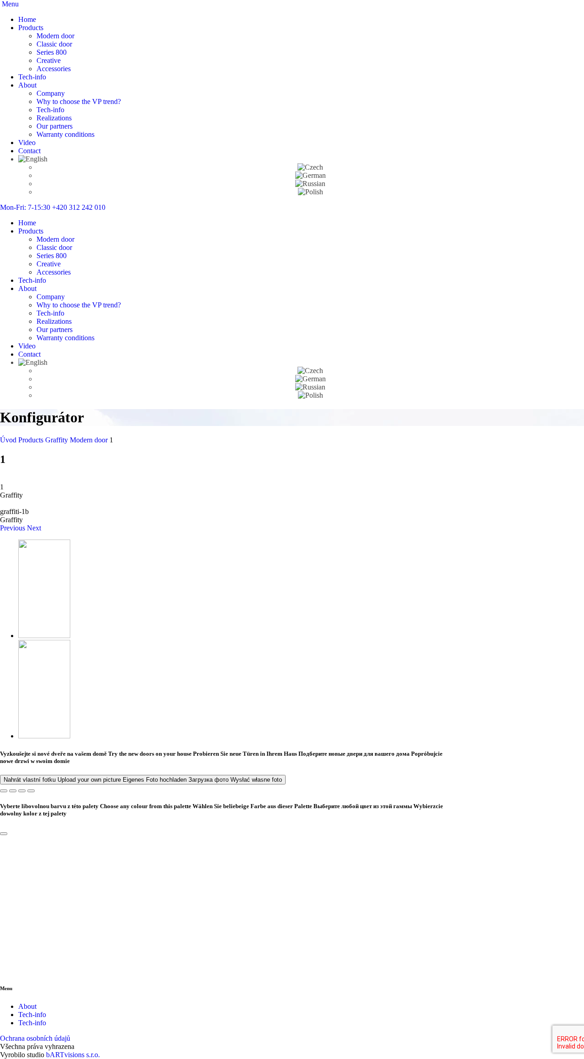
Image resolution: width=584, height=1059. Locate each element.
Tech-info (32, 77)
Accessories (53, 69)
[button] (13, 528)
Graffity (57, 440)
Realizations (54, 118)
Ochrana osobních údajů (35, 1038)
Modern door (55, 36)
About (27, 85)
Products (30, 27)
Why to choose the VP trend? (78, 101)
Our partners (54, 126)
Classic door (54, 44)
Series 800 (51, 52)
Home (27, 19)
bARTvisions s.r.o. (73, 1055)
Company (50, 93)
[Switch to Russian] (310, 183)
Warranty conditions (65, 134)
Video (27, 142)
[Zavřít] (3, 833)
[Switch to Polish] (310, 192)
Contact (29, 151)
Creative (48, 60)
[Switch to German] (310, 175)
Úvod (9, 440)
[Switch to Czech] (310, 167)
